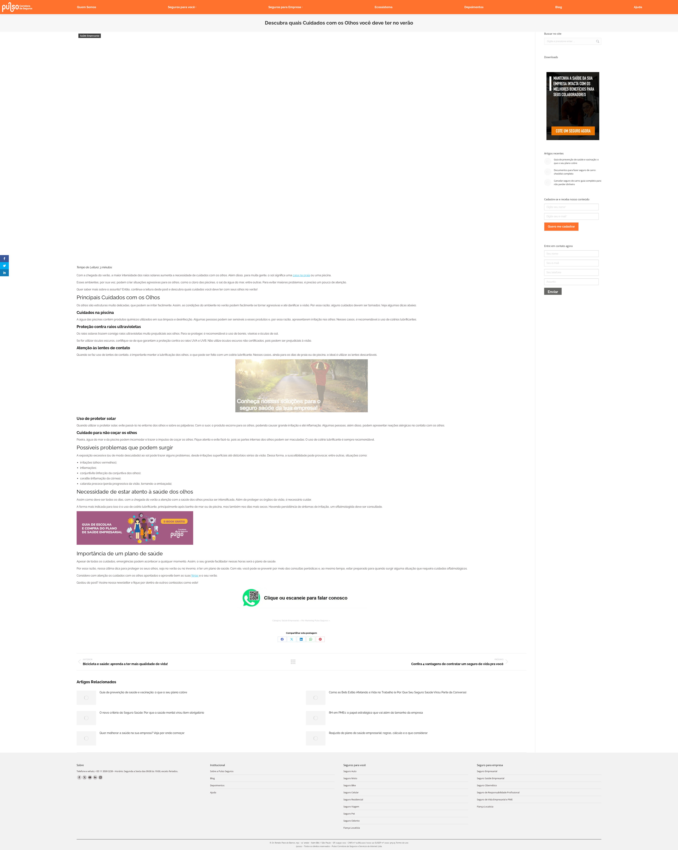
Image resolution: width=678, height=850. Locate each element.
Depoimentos (217, 785)
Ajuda (213, 792)
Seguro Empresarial (487, 771)
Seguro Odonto (351, 820)
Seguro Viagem (351, 806)
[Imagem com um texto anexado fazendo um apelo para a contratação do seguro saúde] (572, 139)
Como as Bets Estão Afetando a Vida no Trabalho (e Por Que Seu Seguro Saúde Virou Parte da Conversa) (397, 692)
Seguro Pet (349, 813)
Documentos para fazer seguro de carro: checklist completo (575, 172)
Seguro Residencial (353, 799)
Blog (212, 778)
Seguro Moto (350, 778)
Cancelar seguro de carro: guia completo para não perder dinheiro (577, 182)
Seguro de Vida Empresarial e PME (495, 799)
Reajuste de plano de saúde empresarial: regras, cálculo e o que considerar (378, 733)
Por (314, 620)
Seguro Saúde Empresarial (490, 778)
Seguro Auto (349, 771)
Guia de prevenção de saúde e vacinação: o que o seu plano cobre (143, 692)
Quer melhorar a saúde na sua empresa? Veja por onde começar (142, 733)
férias (194, 575)
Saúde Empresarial (89, 36)
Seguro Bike (349, 785)
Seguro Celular (351, 792)
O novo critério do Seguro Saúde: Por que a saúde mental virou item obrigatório (152, 712)
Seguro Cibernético (487, 785)
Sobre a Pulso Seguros (221, 771)
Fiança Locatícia (351, 827)
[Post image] (86, 698)
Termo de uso (402, 843)
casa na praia (301, 275)
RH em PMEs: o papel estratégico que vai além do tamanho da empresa (376, 712)
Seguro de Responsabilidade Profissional (498, 792)
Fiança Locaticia (485, 806)
